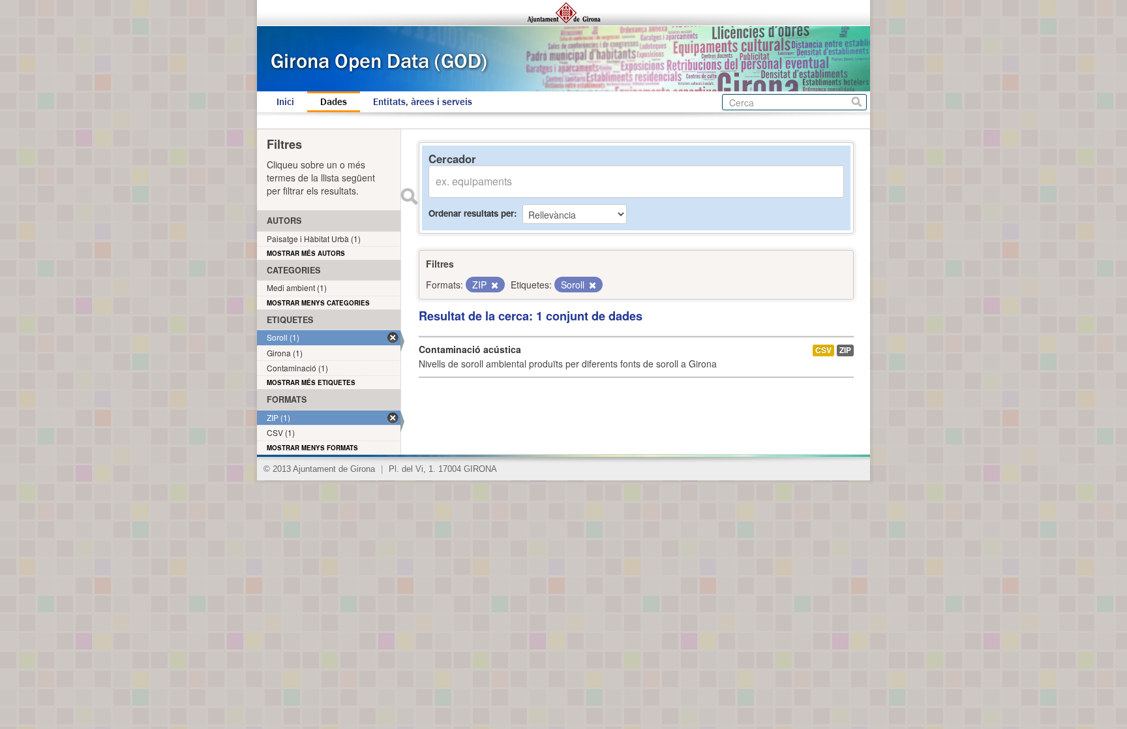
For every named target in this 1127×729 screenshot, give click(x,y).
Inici (285, 101)
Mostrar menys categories (318, 302)
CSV (823, 350)
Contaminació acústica (470, 349)
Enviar (409, 196)
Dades (333, 101)
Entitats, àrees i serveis (422, 101)
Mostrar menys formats (312, 447)
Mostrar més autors (306, 253)
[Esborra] (493, 285)
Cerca (856, 102)
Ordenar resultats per (471, 213)
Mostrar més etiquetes (311, 382)
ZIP (845, 350)
